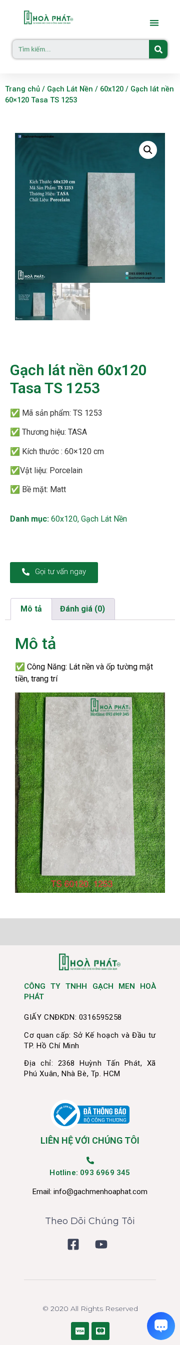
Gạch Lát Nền (70, 88)
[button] (155, 22)
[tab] (31, 609)
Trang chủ (22, 88)
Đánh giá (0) (82, 609)
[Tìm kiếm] (158, 49)
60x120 (112, 88)
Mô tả (31, 609)
